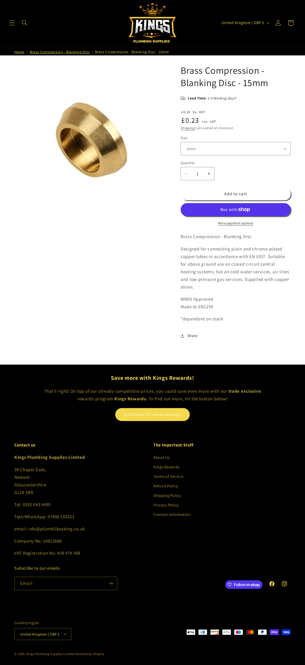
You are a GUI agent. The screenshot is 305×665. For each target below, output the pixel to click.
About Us (161, 457)
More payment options (235, 223)
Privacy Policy (166, 505)
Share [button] (192, 335)
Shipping (188, 128)
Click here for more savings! (152, 414)
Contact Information (172, 514)
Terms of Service (168, 476)
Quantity (188, 162)
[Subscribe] (110, 583)
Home (19, 51)
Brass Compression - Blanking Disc (60, 51)
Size (184, 137)
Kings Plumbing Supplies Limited (50, 654)
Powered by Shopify (89, 654)
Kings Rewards (166, 466)
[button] (12, 23)
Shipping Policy (167, 495)
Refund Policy (165, 486)
